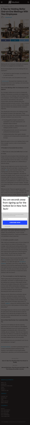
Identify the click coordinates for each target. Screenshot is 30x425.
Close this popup (7, 226)
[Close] (28, 196)
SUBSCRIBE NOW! (15, 222)
